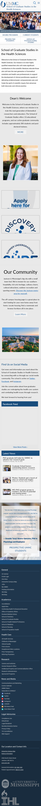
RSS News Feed (8, 706)
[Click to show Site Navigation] (39, 3)
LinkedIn (6, 704)
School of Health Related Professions (13, 622)
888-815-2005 (19, 770)
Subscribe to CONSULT (9, 691)
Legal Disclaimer (7, 723)
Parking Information (8, 589)
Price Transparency (8, 652)
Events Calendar (7, 686)
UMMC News (6, 688)
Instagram (17, 381)
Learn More (20, 314)
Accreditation (6, 604)
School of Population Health (10, 630)
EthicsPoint (5, 721)
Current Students (31, 35)
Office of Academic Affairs (10, 612)
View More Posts (19, 447)
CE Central (5, 574)
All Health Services (7, 639)
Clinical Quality (6, 644)
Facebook (5, 381)
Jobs (3, 584)
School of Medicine (7, 624)
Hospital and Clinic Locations (11, 649)
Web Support (6, 734)
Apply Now (5, 606)
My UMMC (5, 587)
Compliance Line (7, 718)
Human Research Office (9, 666)
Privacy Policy (6, 729)
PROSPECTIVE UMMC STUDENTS (20, 549)
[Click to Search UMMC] (34, 3)
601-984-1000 (18, 767)
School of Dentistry (7, 617)
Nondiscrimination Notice (9, 726)
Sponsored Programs (8, 674)
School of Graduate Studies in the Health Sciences (21, 7)
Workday (4, 594)
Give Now (5, 579)
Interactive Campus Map (9, 582)
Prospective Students (10, 40)
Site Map (4, 592)
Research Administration (9, 671)
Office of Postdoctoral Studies (30, 40)
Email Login (5, 576)
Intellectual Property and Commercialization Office (17, 669)
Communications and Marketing (11, 683)
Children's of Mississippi (9, 641)
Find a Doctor (6, 646)
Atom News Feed (9, 709)
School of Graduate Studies (10, 619)
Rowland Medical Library (9, 614)
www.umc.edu (5, 763)
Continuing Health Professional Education (14, 609)
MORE (20, 132)
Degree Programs (10, 35)
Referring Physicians (8, 654)
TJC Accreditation (7, 731)
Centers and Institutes (8, 663)
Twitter (32, 378)
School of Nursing (7, 627)
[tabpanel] (20, 21)
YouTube (6, 699)
